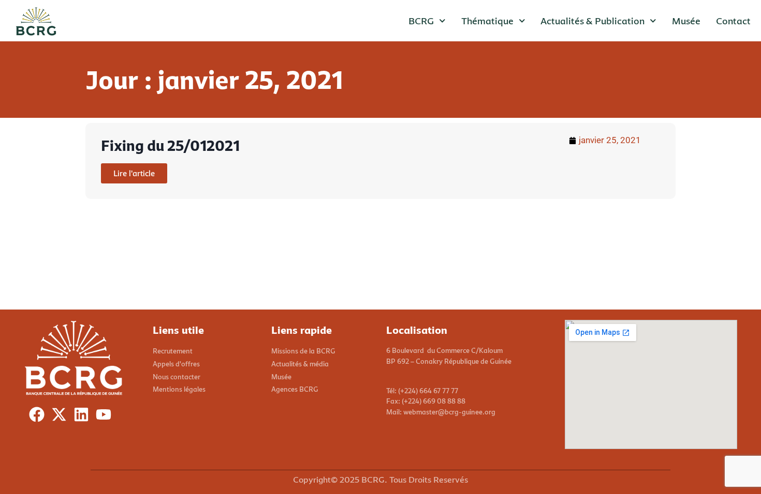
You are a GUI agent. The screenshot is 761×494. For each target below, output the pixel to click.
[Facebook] (39, 417)
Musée (686, 20)
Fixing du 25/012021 (170, 145)
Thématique (487, 20)
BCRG (421, 20)
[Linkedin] (84, 417)
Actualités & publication (592, 20)
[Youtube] (106, 417)
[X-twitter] (61, 417)
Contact (733, 20)
